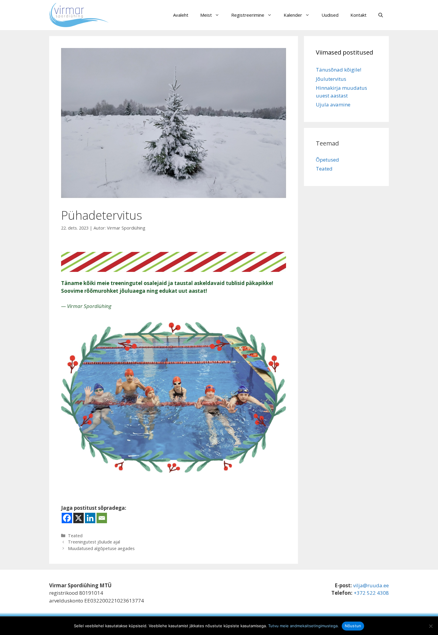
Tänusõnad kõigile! (338, 69)
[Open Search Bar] (380, 15)
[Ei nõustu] (431, 626)
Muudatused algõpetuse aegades (101, 548)
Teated (75, 535)
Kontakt (358, 15)
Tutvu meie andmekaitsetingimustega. (303, 625)
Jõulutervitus (331, 78)
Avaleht (180, 15)
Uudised (329, 15)
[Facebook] (67, 518)
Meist (206, 15)
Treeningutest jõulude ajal (94, 542)
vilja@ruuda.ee (371, 585)
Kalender (293, 15)
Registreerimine (247, 15)
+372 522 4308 (371, 592)
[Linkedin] (90, 518)
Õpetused (327, 159)
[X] (78, 518)
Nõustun (353, 625)
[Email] (102, 518)
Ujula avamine (333, 104)
